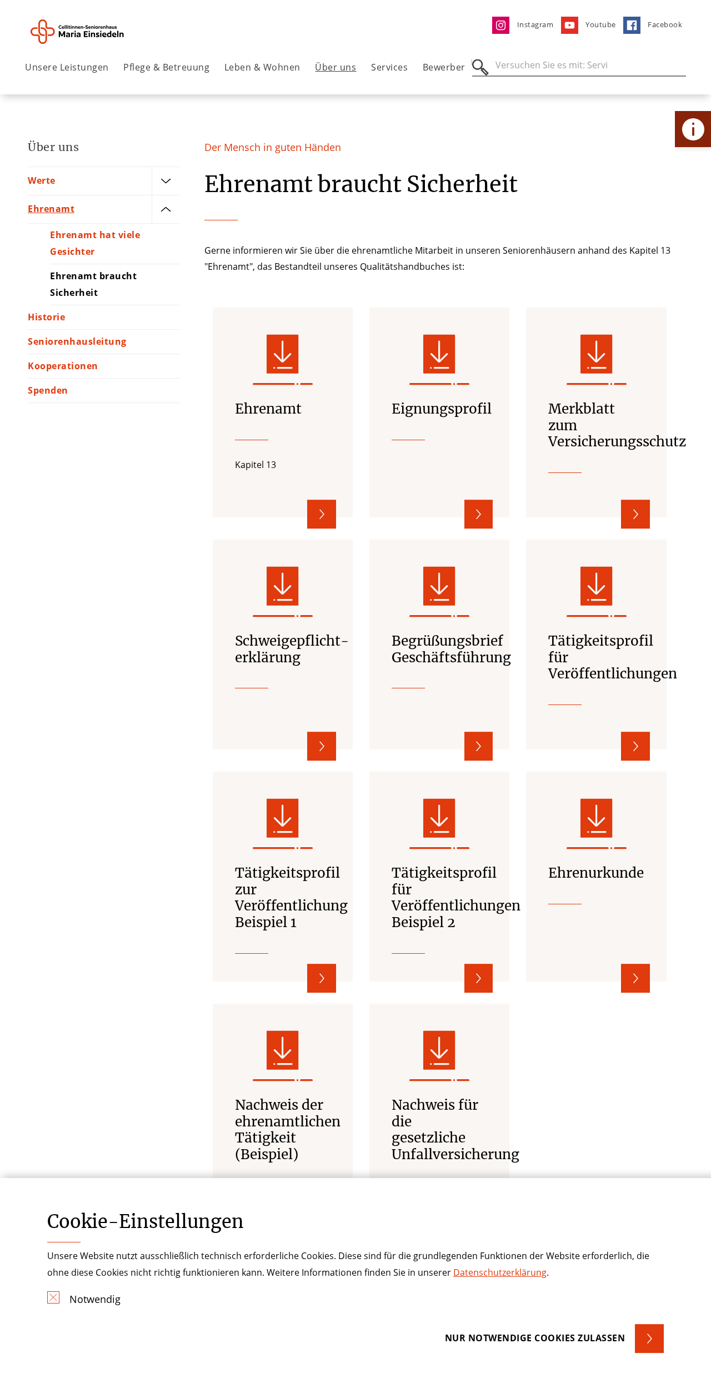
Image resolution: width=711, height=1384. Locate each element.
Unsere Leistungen (67, 67)
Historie (46, 317)
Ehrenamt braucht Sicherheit (93, 284)
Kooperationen (63, 366)
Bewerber (444, 67)
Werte (42, 180)
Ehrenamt (51, 209)
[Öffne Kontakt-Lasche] (693, 129)
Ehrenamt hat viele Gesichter (95, 243)
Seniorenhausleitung (77, 341)
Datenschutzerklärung (500, 1272)
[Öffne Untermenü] (165, 181)
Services (389, 67)
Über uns (335, 67)
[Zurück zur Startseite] (87, 31)
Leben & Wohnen (262, 67)
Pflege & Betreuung (166, 67)
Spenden (48, 390)
